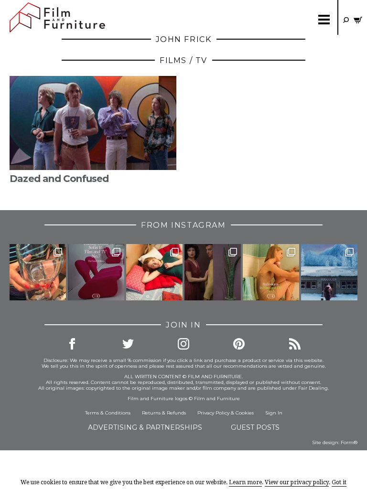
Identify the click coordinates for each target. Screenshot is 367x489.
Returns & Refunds (164, 413)
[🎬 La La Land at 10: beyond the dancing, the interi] (154, 272)
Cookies (245, 413)
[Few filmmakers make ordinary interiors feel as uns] (212, 272)
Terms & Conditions (107, 413)
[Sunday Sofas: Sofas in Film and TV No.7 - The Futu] (96, 272)
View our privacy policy (297, 482)
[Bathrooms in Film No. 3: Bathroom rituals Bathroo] (271, 272)
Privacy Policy (213, 413)
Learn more (245, 482)
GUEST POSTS (255, 427)
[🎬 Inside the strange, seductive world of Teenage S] (329, 272)
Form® (349, 442)
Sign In (273, 413)
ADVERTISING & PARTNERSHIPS (145, 427)
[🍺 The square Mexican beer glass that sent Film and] (38, 272)
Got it (339, 482)
